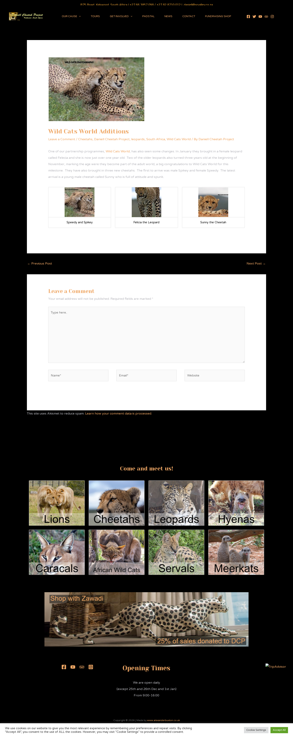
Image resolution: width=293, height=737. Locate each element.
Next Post (256, 264)
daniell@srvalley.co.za (198, 5)
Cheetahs (85, 139)
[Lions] (57, 503)
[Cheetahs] (116, 503)
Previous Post (39, 264)
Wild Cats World (179, 139)
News (168, 16)
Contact (188, 16)
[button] (79, 16)
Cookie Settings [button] (256, 730)
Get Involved (119, 16)
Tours (95, 16)
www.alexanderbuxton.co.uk (163, 720)
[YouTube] (260, 16)
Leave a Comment (61, 139)
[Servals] (176, 552)
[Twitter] (254, 16)
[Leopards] (176, 503)
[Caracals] (57, 552)
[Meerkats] (236, 552)
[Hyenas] (236, 503)
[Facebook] (248, 16)
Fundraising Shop (218, 16)
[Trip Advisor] (266, 16)
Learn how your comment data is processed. (118, 414)
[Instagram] (272, 16)
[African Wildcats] (116, 552)
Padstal (148, 16)
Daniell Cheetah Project (112, 139)
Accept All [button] (279, 730)
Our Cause (69, 16)
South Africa (155, 139)
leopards (138, 139)
